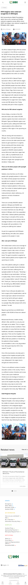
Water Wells (8, 505)
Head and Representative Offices (12, 542)
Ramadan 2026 (9, 507)
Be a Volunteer (9, 519)
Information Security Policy (12, 521)
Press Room (8, 540)
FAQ (6, 518)
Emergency (8, 504)
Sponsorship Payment (11, 530)
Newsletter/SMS (9, 545)
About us (7, 538)
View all (24, 449)
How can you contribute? (12, 516)
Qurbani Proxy (9, 528)
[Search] (2, 2)
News (4, 7)
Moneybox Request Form (12, 531)
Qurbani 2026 (9, 509)
